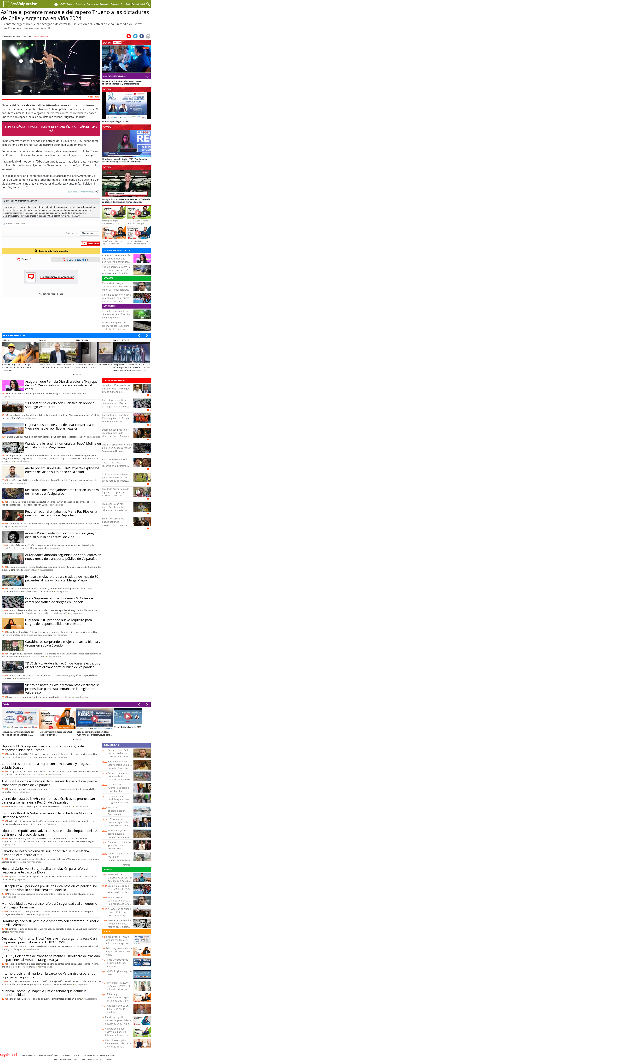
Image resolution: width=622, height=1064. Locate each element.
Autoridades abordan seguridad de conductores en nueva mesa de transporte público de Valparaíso (63, 557)
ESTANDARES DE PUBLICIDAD (104, 1055)
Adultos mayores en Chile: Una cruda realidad (118, 1009)
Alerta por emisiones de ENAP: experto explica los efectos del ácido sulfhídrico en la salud (62, 470)
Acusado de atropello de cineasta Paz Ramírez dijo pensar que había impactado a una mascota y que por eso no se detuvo (117, 318)
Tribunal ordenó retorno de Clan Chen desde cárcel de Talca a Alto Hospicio (117, 448)
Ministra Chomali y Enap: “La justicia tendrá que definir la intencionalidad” (44, 993)
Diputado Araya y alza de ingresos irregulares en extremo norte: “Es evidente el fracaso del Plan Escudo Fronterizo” (115, 495)
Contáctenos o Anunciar (59, 1055)
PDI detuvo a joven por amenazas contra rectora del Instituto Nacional (115, 326)
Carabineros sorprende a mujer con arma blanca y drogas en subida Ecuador (62, 643)
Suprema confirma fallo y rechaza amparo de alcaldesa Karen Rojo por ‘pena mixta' (115, 434)
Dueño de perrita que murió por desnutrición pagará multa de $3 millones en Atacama (119, 860)
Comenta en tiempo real (115, 76)
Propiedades (99, 1059)
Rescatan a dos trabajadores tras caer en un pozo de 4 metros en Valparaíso (62, 492)
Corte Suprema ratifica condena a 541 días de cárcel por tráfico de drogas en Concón (59, 600)
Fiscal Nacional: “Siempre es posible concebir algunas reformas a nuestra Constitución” (118, 791)
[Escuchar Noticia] (50, 28)
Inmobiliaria (87, 1059)
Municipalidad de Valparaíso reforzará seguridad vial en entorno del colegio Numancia (49, 905)
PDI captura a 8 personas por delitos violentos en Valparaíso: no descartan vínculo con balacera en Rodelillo (49, 888)
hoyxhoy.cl (110, 1059)
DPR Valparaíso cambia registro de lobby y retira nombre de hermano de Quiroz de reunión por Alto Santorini (120, 827)
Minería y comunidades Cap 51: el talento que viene (119, 951)
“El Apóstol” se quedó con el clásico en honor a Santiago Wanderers (60, 405)
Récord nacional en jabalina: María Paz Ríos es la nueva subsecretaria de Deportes (61, 513)
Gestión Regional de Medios (34, 1055)
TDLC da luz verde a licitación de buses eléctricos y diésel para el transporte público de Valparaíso (62, 665)
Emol (57, 1059)
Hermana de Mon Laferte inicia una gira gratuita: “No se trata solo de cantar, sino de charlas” (120, 768)
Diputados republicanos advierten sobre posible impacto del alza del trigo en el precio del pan (50, 832)
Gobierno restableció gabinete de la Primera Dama (119, 845)
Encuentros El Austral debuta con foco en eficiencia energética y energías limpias (118, 941)
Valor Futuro (66, 1059)
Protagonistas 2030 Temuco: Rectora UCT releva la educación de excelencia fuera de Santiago (119, 989)
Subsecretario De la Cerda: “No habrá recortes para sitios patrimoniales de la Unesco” (118, 757)
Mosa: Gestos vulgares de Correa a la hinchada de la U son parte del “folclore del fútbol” (116, 288)
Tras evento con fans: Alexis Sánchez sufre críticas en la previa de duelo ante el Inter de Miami (114, 510)
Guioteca (77, 1059)
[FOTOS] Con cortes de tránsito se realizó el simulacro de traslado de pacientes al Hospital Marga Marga (51, 958)
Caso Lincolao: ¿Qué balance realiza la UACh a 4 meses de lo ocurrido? (118, 1045)
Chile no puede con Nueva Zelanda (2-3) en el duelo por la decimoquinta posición (116, 299)
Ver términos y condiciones (51, 294)
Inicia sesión (54, 216)
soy (9, 396)
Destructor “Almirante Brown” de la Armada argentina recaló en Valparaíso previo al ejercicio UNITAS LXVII (49, 940)
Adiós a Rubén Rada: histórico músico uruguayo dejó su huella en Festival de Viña (60, 535)
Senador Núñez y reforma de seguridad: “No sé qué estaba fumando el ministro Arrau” (116, 390)
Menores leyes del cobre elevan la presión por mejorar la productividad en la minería (120, 837)
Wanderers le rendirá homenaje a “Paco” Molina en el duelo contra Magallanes (63, 445)
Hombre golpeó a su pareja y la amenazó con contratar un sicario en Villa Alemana (50, 923)
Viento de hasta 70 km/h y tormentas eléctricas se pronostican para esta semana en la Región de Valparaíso (62, 689)
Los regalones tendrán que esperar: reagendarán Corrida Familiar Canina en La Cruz (119, 802)
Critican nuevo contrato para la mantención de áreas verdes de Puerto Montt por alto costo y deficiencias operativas (114, 481)
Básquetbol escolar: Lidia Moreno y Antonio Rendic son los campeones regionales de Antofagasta (116, 419)
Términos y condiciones (82, 1055)
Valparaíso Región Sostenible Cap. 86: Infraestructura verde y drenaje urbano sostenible (117, 1035)
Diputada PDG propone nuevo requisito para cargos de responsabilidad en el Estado (58, 622)
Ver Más (126, 864)
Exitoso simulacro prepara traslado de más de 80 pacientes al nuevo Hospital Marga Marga (61, 578)
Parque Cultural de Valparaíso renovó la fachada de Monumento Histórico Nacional (50, 815)
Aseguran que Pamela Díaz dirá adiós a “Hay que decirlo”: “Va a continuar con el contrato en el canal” (117, 260)
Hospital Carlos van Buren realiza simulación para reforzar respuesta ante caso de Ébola (45, 870)
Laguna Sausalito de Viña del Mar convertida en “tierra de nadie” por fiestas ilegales (60, 426)
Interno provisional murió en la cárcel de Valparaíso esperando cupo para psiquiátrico (48, 975)
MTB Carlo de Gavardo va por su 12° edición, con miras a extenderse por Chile (120, 879)
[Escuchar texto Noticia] (97, 191)
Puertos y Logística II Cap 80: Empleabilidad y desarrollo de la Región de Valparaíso (118, 1022)
